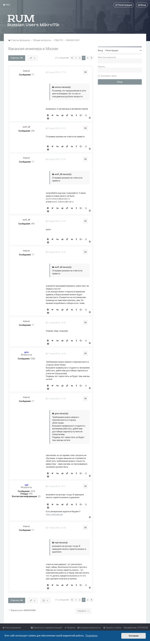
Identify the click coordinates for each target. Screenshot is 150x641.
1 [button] (75, 58)
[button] (72, 58)
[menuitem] (6, 4)
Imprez (26, 71)
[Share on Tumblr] (76, 115)
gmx (26, 352)
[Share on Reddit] (62, 115)
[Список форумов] (33, 20)
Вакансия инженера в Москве (33, 49)
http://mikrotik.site (54, 514)
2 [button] (79, 58)
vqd (26, 485)
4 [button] (87, 58)
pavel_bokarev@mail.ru (63, 202)
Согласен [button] (133, 636)
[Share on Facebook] (48, 115)
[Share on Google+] (81, 115)
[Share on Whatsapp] (86, 115)
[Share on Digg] (57, 115)
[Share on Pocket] (48, 118)
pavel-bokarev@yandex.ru (58, 199)
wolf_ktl (26, 127)
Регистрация (111, 50)
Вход (100, 50)
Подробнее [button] (91, 635)
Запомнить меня (108, 76)
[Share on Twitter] (52, 115)
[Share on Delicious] (67, 115)
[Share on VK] (72, 115)
